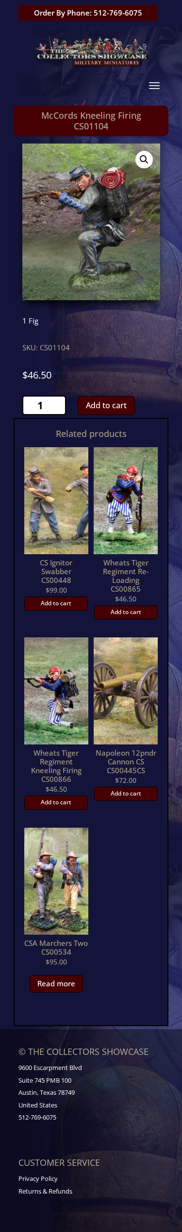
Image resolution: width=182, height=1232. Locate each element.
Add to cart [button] (56, 603)
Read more (56, 983)
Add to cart (106, 405)
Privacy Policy (38, 1178)
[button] (144, 159)
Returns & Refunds (45, 1191)
